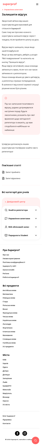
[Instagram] (24, 433)
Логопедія (7, 324)
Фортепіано (7, 328)
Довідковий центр (16, 202)
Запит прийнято (13, 172)
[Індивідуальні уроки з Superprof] (10, 4)
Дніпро (6, 371)
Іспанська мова (9, 332)
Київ (4, 360)
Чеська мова (8, 317)
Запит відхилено (13, 178)
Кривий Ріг (7, 386)
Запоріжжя (7, 378)
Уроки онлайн (8, 270)
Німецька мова (9, 298)
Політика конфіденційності (14, 262)
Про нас (6, 255)
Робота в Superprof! (11, 277)
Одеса (5, 367)
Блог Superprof (9, 416)
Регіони (6, 273)
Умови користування (11, 258)
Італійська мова (9, 343)
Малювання (7, 335)
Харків (5, 363)
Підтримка (7, 420)
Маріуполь (7, 393)
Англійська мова (9, 290)
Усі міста (6, 405)
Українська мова (9, 320)
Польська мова (9, 305)
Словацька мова (9, 339)
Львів (5, 382)
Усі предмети (8, 347)
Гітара (5, 302)
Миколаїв (7, 390)
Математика (8, 294)
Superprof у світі (9, 266)
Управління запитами (13, 10)
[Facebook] (17, 433)
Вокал (5, 309)
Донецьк (6, 375)
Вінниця (6, 397)
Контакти (6, 423)
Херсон (6, 401)
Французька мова (10, 313)
